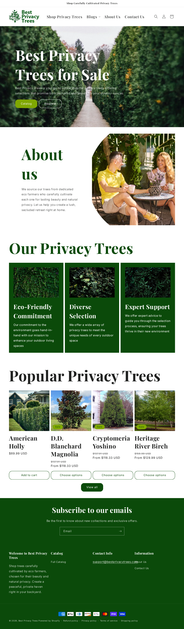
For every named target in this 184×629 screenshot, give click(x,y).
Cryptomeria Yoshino (111, 442)
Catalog (26, 103)
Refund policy (70, 620)
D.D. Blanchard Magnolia (66, 446)
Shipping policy (129, 620)
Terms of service (109, 620)
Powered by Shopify (49, 620)
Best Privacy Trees (28, 620)
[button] (93, 16)
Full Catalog (58, 561)
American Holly (23, 442)
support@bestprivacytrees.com (115, 562)
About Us (140, 561)
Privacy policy (89, 620)
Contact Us (142, 568)
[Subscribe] (120, 531)
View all (92, 487)
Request (50, 103)
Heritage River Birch (151, 442)
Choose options (71, 475)
